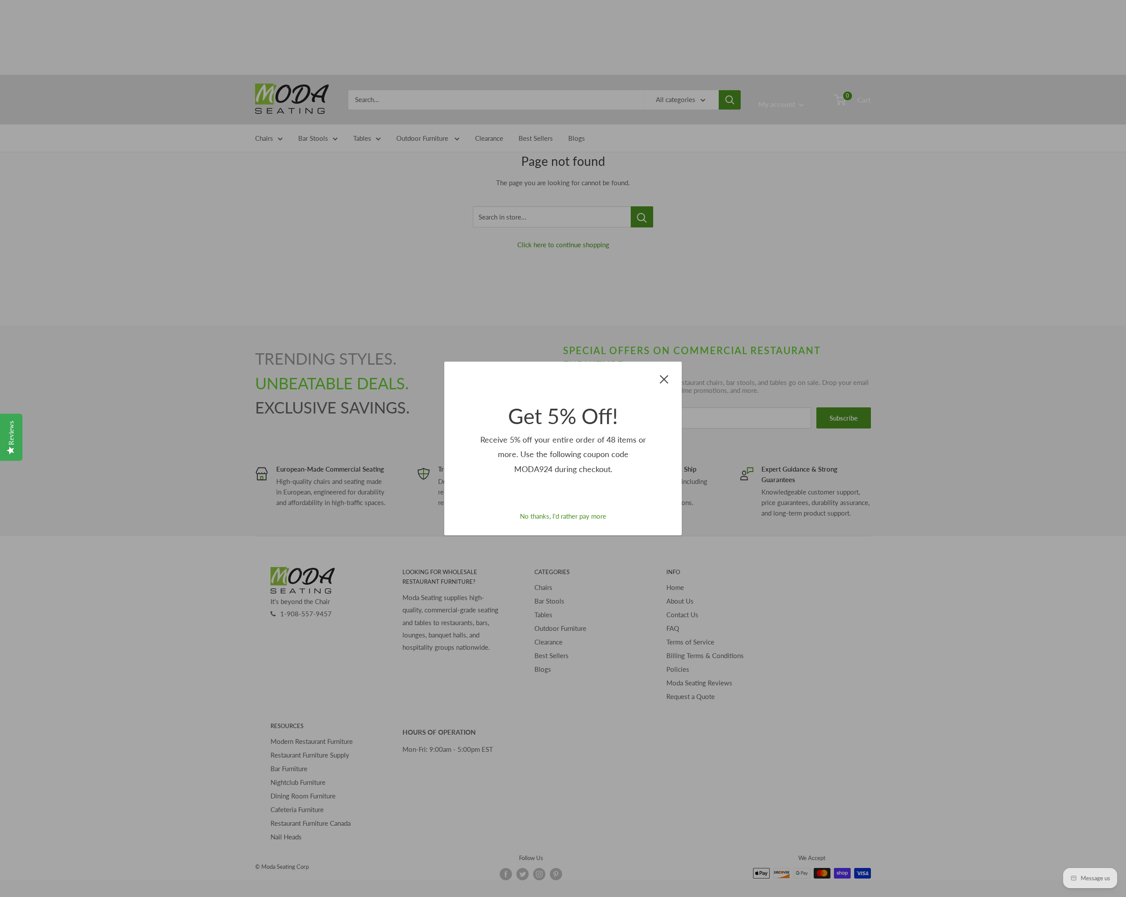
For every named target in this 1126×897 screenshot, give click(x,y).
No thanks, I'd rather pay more (563, 516)
